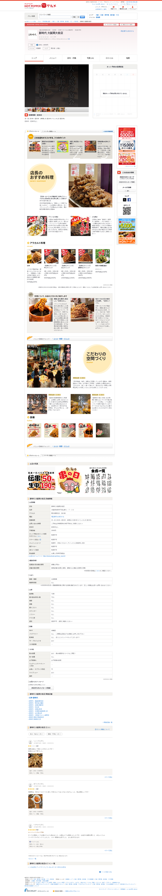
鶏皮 (93, 882)
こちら (38, 536)
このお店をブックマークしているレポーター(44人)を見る (47, 867)
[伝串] (34, 256)
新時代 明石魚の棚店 (36, 703)
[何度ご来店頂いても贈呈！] (62, 146)
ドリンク (66, 339)
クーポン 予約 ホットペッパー (129, 4)
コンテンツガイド (113, 4)
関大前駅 (38, 881)
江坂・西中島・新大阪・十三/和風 (104, 879)
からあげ (38, 882)
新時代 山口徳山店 (35, 713)
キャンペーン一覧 (130, 166)
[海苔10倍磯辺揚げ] (102, 256)
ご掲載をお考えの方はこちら (72, 891)
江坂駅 (33, 881)
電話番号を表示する (127, 31)
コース (56, 339)
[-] (34, 430)
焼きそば (83, 882)
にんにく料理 (60, 882)
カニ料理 (49, 882)
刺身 (54, 882)
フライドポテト (70, 882)
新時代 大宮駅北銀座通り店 (38, 711)
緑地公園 (135, 2)
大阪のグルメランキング (42, 884)
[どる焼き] (81, 226)
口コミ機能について (103, 729)
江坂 (127, 2)
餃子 (103, 882)
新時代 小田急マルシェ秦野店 (39, 715)
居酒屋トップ (69, 879)
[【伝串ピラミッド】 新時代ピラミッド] (85, 256)
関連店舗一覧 (108, 722)
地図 (128, 58)
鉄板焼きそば (116, 882)
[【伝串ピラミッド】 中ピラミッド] (51, 256)
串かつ (44, 882)
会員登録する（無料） (101, 9)
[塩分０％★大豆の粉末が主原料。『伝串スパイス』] (82, 310)
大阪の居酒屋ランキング (57, 884)
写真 (90, 58)
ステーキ (98, 882)
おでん (77, 882)
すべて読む (108, 777)
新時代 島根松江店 (35, 719)
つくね (89, 882)
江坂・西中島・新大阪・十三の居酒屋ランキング (106, 884)
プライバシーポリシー (113, 889)
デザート (108, 882)
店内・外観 (71, 58)
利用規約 (123, 889)
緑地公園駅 (46, 881)
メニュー (52, 58)
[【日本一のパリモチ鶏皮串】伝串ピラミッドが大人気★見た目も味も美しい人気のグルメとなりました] (90, 185)
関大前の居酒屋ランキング (32, 885)
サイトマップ (102, 889)
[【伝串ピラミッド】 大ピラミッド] (68, 256)
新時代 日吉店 (34, 707)
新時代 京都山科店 (35, 709)
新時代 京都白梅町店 (36, 705)
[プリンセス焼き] (37, 226)
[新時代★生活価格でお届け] (35, 146)
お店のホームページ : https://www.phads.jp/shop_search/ (47, 556)
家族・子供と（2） (54, 734)
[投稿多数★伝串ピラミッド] (90, 146)
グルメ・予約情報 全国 (44, 21)
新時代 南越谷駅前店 (36, 701)
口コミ (109, 58)
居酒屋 (98, 17)
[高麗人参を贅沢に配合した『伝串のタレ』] (41, 310)
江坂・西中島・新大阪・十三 (109, 15)
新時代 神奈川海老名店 (36, 717)
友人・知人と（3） (36, 734)
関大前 (130, 2)
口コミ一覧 (32, 859)
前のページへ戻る (31, 21)
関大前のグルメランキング (127, 884)
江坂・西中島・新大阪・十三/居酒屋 (83, 879)
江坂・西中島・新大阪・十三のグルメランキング (78, 884)
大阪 (97, 15)
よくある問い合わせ (99, 4)
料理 (60, 339)
